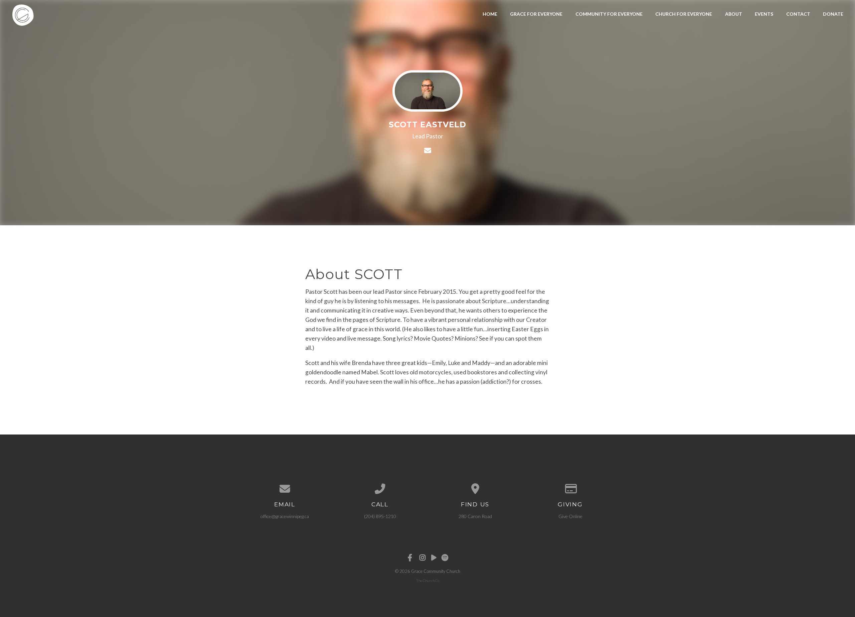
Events (764, 14)
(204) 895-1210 (380, 516)
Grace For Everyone (536, 14)
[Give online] (570, 489)
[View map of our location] (475, 489)
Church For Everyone (683, 14)
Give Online (570, 516)
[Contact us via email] (285, 489)
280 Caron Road (475, 516)
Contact (798, 14)
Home (490, 14)
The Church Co (427, 581)
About (733, 14)
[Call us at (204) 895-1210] (380, 489)
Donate (833, 14)
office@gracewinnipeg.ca (285, 516)
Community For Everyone (609, 14)
